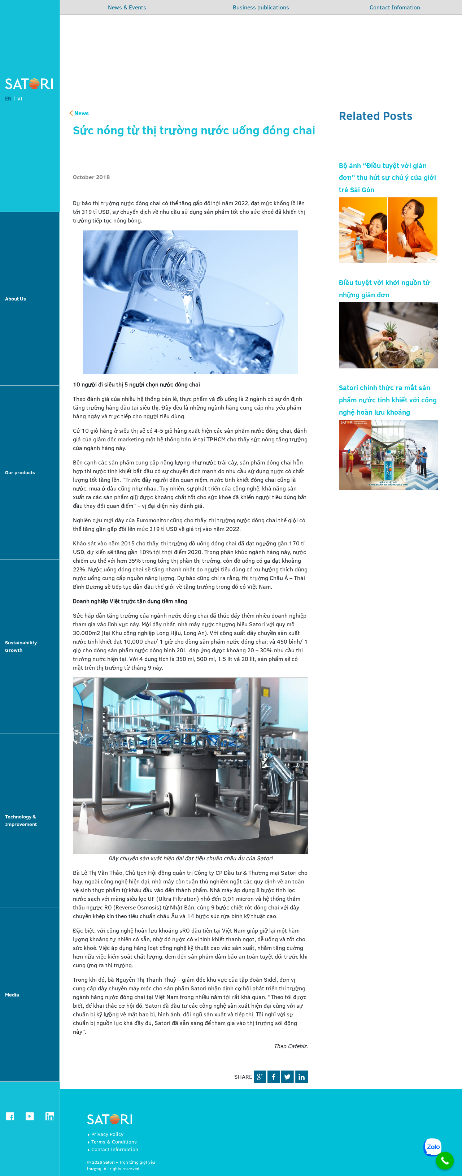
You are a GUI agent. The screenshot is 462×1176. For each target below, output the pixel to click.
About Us (15, 298)
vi (20, 98)
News (81, 113)
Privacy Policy (107, 1134)
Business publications (261, 7)
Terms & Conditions (114, 1141)
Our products (20, 472)
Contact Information (114, 1149)
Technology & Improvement (21, 820)
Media (12, 994)
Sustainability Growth (21, 646)
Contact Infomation (395, 7)
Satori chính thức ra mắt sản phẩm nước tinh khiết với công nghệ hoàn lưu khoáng (388, 400)
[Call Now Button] (445, 1161)
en (8, 98)
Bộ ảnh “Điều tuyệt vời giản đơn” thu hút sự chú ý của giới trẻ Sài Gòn (387, 178)
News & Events (127, 7)
